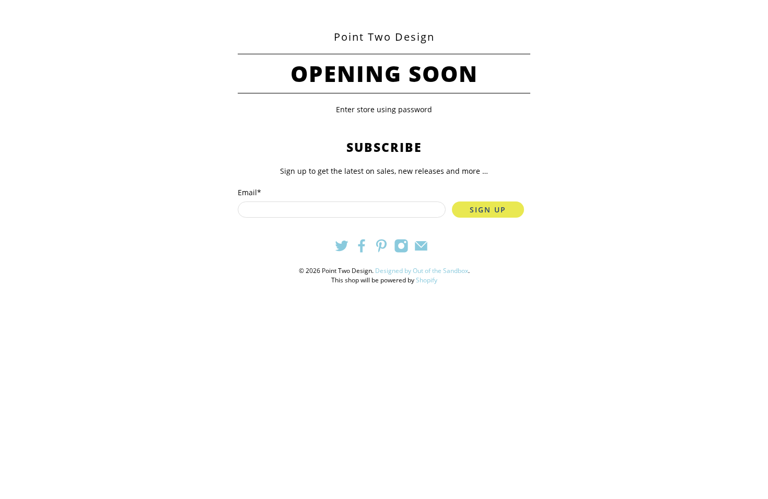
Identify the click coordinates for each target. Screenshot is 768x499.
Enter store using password (384, 109)
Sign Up (488, 210)
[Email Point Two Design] (421, 250)
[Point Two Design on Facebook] (361, 250)
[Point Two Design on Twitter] (341, 250)
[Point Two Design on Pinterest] (381, 250)
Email (249, 192)
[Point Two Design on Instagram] (401, 250)
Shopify (426, 280)
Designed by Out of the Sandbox (421, 271)
